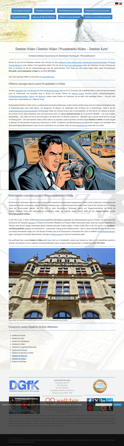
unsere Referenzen (48, 77)
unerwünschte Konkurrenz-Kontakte (94, 62)
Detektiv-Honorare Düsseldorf (70, 17)
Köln (25, 90)
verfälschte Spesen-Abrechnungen (69, 62)
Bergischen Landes (53, 90)
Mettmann (31, 222)
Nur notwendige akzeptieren (103, 405)
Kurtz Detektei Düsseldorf (22, 10)
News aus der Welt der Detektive (44, 17)
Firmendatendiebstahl (107, 231)
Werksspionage (57, 234)
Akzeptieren (117, 405)
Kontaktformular (81, 125)
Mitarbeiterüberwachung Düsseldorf (97, 10)
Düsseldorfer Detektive (20, 17)
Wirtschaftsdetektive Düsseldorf (69, 10)
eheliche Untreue (78, 93)
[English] (121, 3)
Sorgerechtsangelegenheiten (18, 96)
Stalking (32, 96)
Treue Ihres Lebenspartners (73, 65)
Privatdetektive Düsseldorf (45, 10)
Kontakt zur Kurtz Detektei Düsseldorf (98, 17)
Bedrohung (42, 96)
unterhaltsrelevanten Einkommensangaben (23, 111)
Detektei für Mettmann (20, 350)
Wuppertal (33, 90)
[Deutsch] (117, 3)
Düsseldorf (19, 90)
